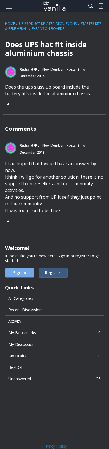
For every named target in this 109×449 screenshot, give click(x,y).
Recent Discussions (26, 309)
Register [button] (53, 272)
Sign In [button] (19, 272)
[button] (10, 72)
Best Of (15, 367)
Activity (14, 321)
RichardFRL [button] (29, 69)
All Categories (20, 298)
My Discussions (22, 344)
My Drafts (54, 355)
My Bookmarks (54, 332)
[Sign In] (101, 6)
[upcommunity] (55, 6)
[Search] (91, 6)
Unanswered (54, 378)
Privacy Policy (54, 446)
